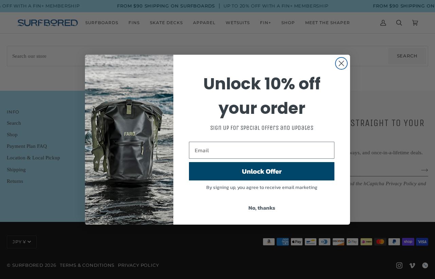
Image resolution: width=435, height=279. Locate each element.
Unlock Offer (262, 171)
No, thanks (261, 208)
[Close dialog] (341, 63)
